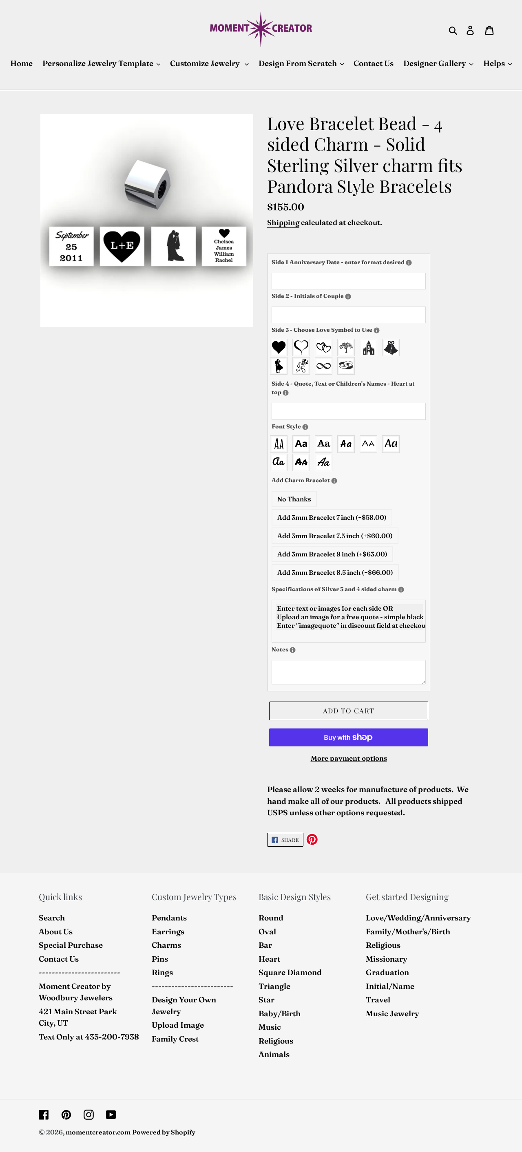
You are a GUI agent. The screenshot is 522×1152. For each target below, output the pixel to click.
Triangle (274, 986)
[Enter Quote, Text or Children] (286, 393)
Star (266, 999)
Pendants (169, 917)
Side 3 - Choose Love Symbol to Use (341, 329)
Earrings (168, 931)
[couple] (281, 366)
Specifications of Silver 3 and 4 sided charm (349, 589)
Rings (162, 972)
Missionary (386, 959)
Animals (274, 1054)
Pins (160, 959)
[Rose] (303, 366)
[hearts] (325, 347)
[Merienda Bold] (393, 444)
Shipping (283, 222)
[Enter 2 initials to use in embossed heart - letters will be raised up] (348, 297)
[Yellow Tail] (325, 462)
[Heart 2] (303, 347)
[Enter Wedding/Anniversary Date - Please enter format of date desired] (409, 263)
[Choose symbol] (377, 330)
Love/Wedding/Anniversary (418, 917)
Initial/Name (390, 986)
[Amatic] (281, 444)
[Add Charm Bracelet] (334, 481)
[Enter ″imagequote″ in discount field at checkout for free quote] (349, 625)
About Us (56, 931)
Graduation (387, 972)
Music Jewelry (392, 1013)
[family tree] (348, 347)
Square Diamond (290, 972)
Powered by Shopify (163, 1132)
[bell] (393, 347)
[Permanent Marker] (303, 462)
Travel (378, 999)
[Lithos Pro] (370, 444)
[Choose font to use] (305, 427)
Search (52, 917)
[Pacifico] (281, 462)
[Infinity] (325, 366)
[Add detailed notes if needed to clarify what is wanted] (293, 650)
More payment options (349, 758)
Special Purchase (71, 945)
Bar (265, 945)
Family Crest (175, 1039)
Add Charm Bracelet (326, 480)
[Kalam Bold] (348, 444)
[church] (370, 347)
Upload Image (178, 1025)
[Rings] (348, 366)
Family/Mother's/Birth (408, 931)
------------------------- (79, 972)
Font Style (309, 426)
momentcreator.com (98, 1132)
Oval (267, 931)
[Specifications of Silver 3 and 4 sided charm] (401, 590)
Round (271, 917)
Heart (269, 959)
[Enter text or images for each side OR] (349, 608)
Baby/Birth (280, 1013)
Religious (276, 1041)
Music (270, 1027)
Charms (166, 945)
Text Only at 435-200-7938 (89, 1037)
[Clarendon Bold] (325, 444)
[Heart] (281, 347)
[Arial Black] (303, 444)
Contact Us (59, 959)
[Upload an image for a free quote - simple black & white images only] (349, 617)
